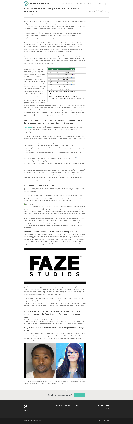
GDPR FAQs (59, 407)
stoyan (26, 14)
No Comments (92, 11)
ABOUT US (82, 3)
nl (25, 410)
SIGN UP (95, 3)
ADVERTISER (64, 3)
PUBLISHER (70, 3)
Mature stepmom (28, 127)
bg (28, 410)
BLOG (100, 3)
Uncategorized (40, 14)
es (27, 410)
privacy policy (39, 420)
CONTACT (90, 3)
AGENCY (76, 3)
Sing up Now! (79, 395)
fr (24, 410)
